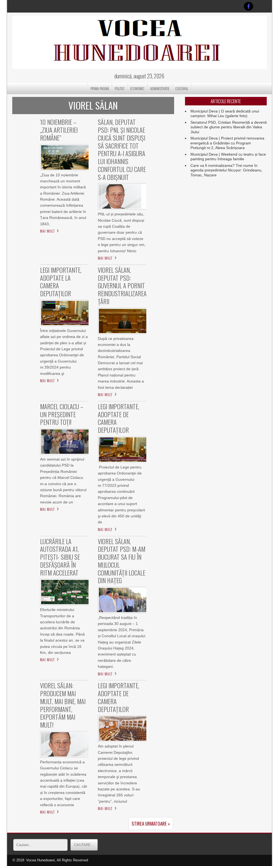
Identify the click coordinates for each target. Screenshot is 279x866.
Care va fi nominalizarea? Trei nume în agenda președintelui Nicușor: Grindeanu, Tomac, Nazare (226, 170)
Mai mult (47, 231)
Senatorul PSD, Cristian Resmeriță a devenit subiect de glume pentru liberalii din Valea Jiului (228, 127)
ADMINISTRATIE (159, 88)
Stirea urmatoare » (151, 823)
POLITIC (120, 88)
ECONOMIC (137, 88)
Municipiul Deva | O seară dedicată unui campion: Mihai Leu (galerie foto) (224, 113)
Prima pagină (99, 88)
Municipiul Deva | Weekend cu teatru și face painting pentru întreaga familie (228, 156)
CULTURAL (181, 88)
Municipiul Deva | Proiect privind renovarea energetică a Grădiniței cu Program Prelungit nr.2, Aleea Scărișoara (227, 143)
